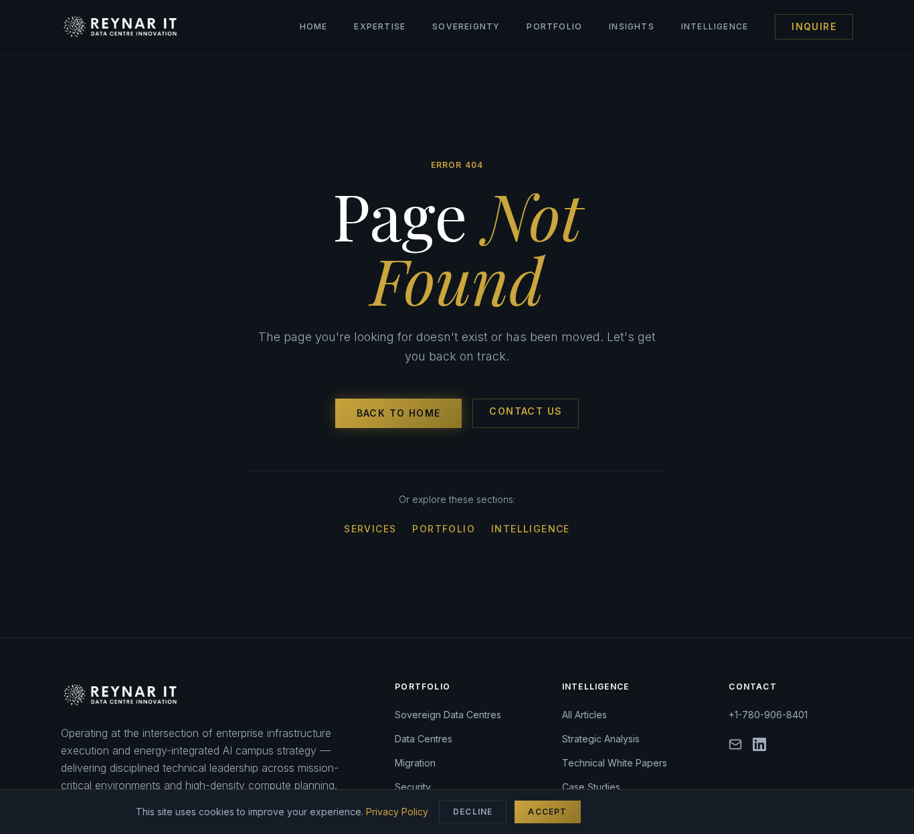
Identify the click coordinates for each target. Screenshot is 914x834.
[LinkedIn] (759, 744)
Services (370, 528)
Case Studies (591, 787)
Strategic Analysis (601, 738)
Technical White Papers (614, 762)
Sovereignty (466, 26)
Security (413, 787)
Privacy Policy (397, 811)
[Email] (735, 744)
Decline (472, 812)
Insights (631, 26)
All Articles (584, 714)
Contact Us (525, 411)
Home (314, 26)
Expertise (379, 26)
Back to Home (399, 413)
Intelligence (714, 26)
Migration (415, 762)
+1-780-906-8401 (768, 714)
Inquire (814, 26)
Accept (547, 812)
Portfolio (554, 26)
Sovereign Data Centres (448, 714)
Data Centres (423, 738)
